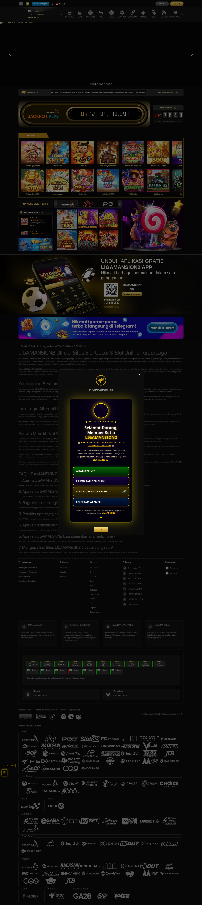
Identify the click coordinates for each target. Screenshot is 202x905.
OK (101, 529)
